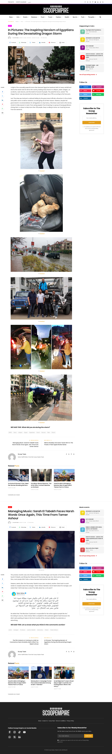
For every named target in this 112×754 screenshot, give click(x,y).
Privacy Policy (95, 128)
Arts (18, 17)
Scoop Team (15, 37)
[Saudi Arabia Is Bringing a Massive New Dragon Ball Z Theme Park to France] (64, 475)
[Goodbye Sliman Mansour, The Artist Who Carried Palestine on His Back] (41, 475)
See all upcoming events (88, 74)
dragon (20, 432)
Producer (22, 630)
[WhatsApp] (2, 108)
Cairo (15, 432)
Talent (46, 630)
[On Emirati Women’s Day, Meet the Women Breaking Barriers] (18, 475)
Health (67, 17)
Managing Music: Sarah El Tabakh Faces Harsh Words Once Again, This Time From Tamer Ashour (25, 444)
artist (10, 630)
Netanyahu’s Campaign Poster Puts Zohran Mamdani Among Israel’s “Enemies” (41, 682)
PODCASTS (11, 2)
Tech (82, 17)
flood (38, 432)
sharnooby (40, 630)
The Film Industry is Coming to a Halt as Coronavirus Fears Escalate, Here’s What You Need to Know (24, 642)
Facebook (42, 170)
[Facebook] (2, 91)
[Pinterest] (2, 104)
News (11, 17)
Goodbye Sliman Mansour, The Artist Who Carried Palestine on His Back (41, 485)
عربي (29, 2)
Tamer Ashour (54, 630)
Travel (50, 17)
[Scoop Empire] (56, 9)
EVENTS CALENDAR (21, 2)
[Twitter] (2, 96)
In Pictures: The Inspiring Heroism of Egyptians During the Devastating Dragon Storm (57, 642)
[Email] (2, 112)
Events (25, 17)
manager (16, 630)
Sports (75, 17)
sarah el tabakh (31, 630)
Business (34, 17)
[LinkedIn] (2, 100)
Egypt (25, 432)
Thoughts (91, 17)
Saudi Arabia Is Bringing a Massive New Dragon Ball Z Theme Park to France (63, 485)
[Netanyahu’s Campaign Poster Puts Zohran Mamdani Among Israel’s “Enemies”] (41, 672)
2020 (10, 432)
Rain (49, 432)
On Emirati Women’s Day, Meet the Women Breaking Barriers (18, 484)
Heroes (43, 432)
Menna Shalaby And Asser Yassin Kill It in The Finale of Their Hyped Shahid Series (58, 444)
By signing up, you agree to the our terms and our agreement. (92, 128)
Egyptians (32, 432)
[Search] (100, 17)
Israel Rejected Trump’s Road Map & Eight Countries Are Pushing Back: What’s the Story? (63, 683)
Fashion (58, 17)
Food (42, 17)
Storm (53, 432)
